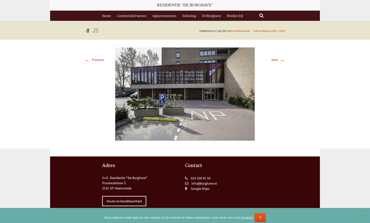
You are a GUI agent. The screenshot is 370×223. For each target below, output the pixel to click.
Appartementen (164, 16)
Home (106, 16)
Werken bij (235, 16)
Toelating (189, 16)
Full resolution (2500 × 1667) (269, 31)
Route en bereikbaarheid (124, 201)
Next (278, 59)
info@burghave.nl (204, 183)
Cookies (247, 217)
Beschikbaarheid (240, 31)
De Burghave (211, 16)
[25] (185, 93)
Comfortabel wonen (131, 16)
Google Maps (200, 188)
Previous (94, 59)
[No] (365, 215)
